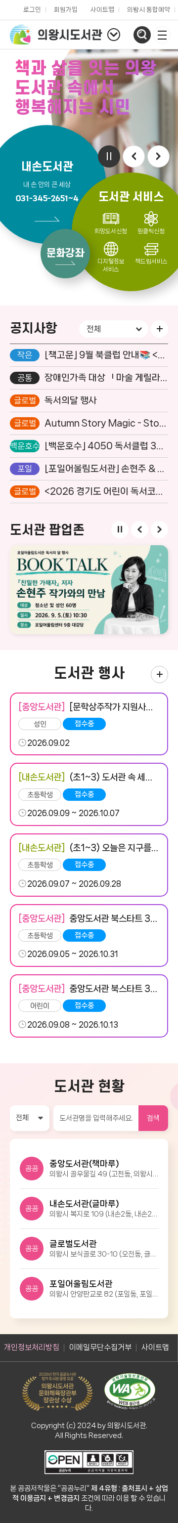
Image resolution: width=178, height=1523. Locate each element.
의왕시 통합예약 (146, 7)
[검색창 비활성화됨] (142, 35)
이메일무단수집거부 (100, 1347)
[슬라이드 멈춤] (109, 156)
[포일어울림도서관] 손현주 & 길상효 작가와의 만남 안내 (106, 469)
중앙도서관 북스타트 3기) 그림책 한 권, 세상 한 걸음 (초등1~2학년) (89, 918)
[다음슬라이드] (158, 156)
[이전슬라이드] (134, 156)
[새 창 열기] (159, 674)
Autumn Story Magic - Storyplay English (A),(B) (106, 423)
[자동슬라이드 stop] (120, 529)
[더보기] (159, 329)
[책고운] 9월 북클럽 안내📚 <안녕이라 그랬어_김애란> (106, 355)
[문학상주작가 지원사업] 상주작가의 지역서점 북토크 (89, 706)
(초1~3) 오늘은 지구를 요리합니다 (89, 847)
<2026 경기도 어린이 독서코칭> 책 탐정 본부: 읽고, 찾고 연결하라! (106, 491)
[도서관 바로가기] (113, 34)
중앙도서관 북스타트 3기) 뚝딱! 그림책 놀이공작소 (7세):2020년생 (89, 988)
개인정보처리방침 (31, 1347)
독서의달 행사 (70, 400)
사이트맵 (102, 9)
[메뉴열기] (162, 35)
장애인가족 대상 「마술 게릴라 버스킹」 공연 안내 (106, 378)
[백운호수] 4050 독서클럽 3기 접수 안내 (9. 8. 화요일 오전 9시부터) (106, 446)
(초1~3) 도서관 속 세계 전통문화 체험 (89, 777)
